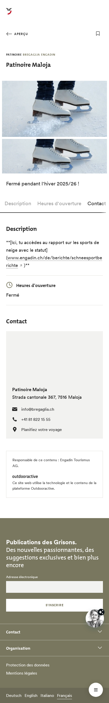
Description (18, 203)
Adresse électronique (22, 577)
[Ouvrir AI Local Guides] (95, 618)
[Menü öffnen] (96, 690)
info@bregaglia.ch (37, 409)
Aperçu (20, 34)
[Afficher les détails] (101, 612)
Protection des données (27, 664)
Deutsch (14, 695)
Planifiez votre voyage (41, 429)
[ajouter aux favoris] (98, 33)
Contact (96, 203)
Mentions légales (21, 673)
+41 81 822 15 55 (35, 419)
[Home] (9, 14)
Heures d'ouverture (59, 203)
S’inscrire (55, 605)
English (31, 695)
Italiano (47, 695)
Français (64, 695)
